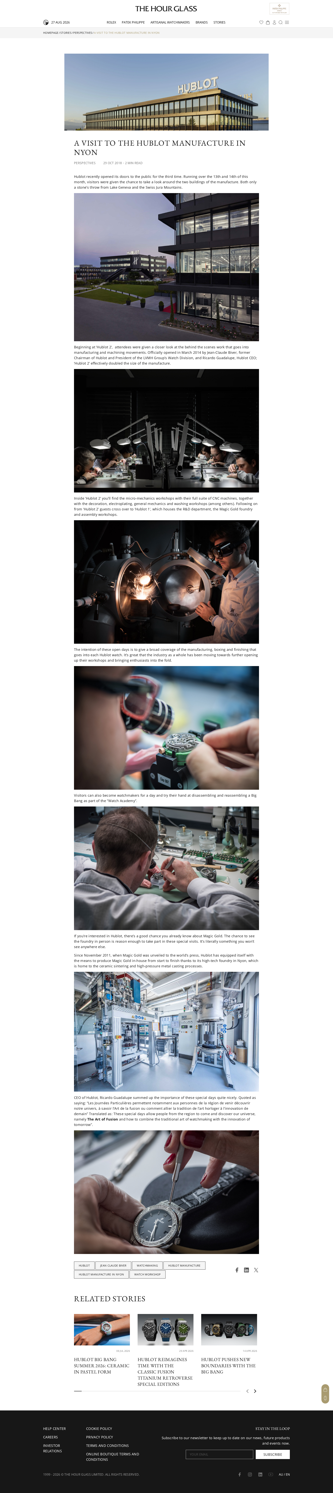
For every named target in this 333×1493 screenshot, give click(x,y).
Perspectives (82, 33)
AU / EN (284, 1474)
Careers (50, 1437)
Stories (219, 22)
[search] (281, 22)
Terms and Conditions (107, 1445)
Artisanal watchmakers (170, 22)
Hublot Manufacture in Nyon (101, 1274)
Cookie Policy (99, 1428)
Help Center (54, 1428)
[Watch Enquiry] (325, 1398)
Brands (202, 22)
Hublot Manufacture (184, 1265)
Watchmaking (147, 1265)
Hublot (84, 1265)
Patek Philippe (133, 22)
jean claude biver (113, 1265)
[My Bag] (325, 1389)
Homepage (51, 33)
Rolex (111, 22)
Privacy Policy (99, 1437)
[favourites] (261, 22)
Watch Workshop (147, 1274)
